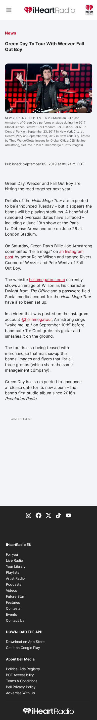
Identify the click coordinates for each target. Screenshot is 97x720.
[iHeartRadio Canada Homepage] (49, 10)
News (10, 33)
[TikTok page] (58, 515)
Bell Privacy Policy (21, 687)
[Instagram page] (29, 515)
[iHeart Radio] (89, 9)
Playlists (12, 572)
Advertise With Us (20, 693)
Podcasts (13, 584)
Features (13, 602)
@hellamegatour (36, 319)
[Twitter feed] (48, 515)
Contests (13, 608)
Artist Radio (15, 578)
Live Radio (14, 560)
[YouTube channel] (68, 515)
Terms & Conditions (21, 681)
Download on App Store (25, 641)
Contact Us (15, 620)
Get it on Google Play (23, 647)
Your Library (16, 566)
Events (11, 614)
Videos (11, 590)
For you (12, 554)
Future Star (15, 596)
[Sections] (9, 10)
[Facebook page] (39, 515)
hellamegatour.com (47, 279)
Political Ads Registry (23, 669)
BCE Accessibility (20, 675)
